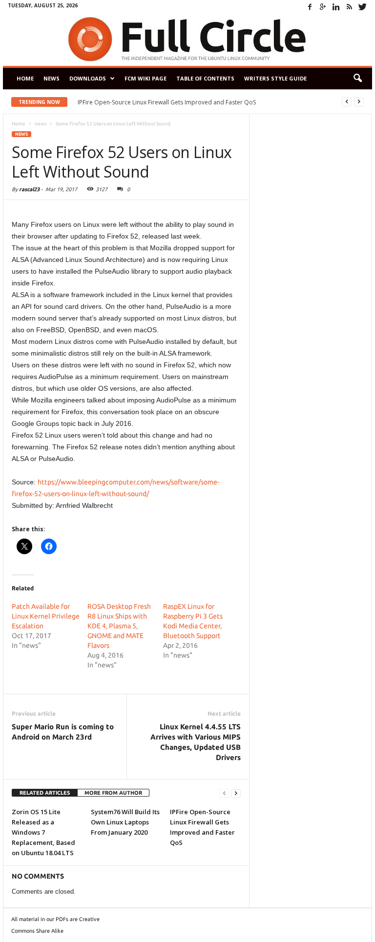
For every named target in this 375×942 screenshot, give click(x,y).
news (21, 134)
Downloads (87, 78)
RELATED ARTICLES (45, 793)
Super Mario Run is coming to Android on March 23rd (63, 731)
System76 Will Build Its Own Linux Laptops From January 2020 (125, 822)
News (51, 78)
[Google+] (323, 7)
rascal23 (29, 189)
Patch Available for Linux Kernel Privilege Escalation (46, 616)
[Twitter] (362, 7)
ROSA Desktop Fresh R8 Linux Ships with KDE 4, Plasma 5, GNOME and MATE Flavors (119, 625)
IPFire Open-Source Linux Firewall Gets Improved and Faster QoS (167, 102)
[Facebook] (309, 7)
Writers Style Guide (275, 78)
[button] (357, 78)
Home (25, 78)
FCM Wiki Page (146, 78)
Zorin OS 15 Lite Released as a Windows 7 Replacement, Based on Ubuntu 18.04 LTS (43, 832)
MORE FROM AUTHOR (113, 793)
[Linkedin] (336, 7)
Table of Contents (205, 78)
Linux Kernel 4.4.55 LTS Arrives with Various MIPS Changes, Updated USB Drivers (195, 742)
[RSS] (349, 7)
